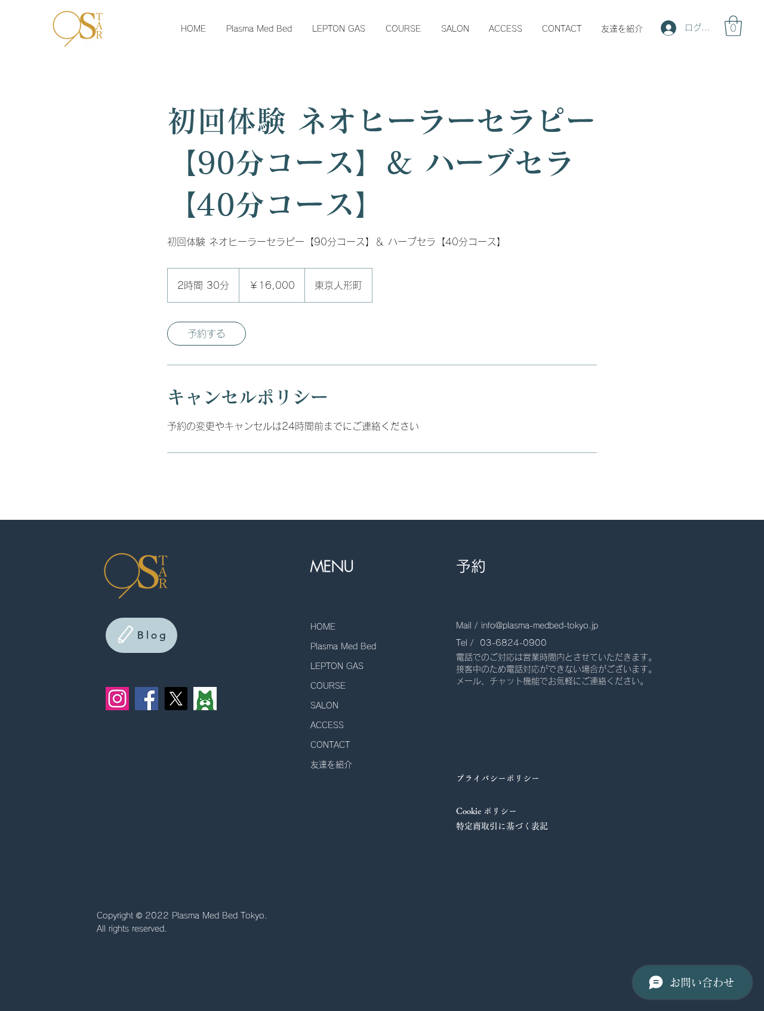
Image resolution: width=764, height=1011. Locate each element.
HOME (322, 626)
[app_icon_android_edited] (205, 698)
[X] (175, 698)
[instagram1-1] (117, 698)
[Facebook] (146, 698)
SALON (324, 705)
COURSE (328, 686)
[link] (206, 334)
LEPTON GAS (336, 666)
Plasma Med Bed (343, 646)
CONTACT (330, 745)
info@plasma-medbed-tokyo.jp (539, 625)
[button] (733, 26)
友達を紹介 (331, 764)
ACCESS (327, 725)
